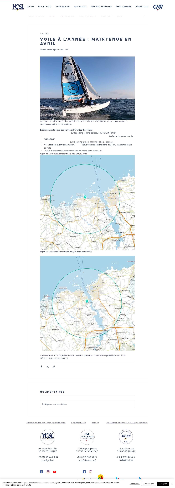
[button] (30, 6)
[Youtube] (54, 471)
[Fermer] (171, 483)
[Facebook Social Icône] (41, 471)
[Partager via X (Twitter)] (47, 366)
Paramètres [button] (135, 483)
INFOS (52, 16)
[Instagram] (48, 471)
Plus (119, 16)
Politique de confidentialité (20, 485)
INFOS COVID (67, 16)
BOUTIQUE (106, 16)
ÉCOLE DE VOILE (87, 16)
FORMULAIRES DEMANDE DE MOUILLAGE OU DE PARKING (126, 423)
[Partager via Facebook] (41, 366)
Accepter (163, 483)
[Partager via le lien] (54, 366)
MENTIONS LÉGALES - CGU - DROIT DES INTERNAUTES (45, 423)
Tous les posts (35, 16)
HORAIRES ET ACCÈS (78, 423)
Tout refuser (149, 483)
